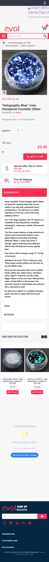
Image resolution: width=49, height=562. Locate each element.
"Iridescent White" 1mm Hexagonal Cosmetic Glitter (12, 381)
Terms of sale (27, 554)
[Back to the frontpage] (3, 43)
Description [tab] (11, 192)
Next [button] (45, 336)
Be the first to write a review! (24, 455)
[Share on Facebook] (13, 143)
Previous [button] (42, 336)
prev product (12, 46)
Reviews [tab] (9, 314)
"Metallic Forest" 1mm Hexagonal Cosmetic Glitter (37, 381)
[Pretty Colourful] (12, 28)
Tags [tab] (7, 306)
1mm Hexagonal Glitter (19, 43)
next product (29, 46)
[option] (12, 370)
